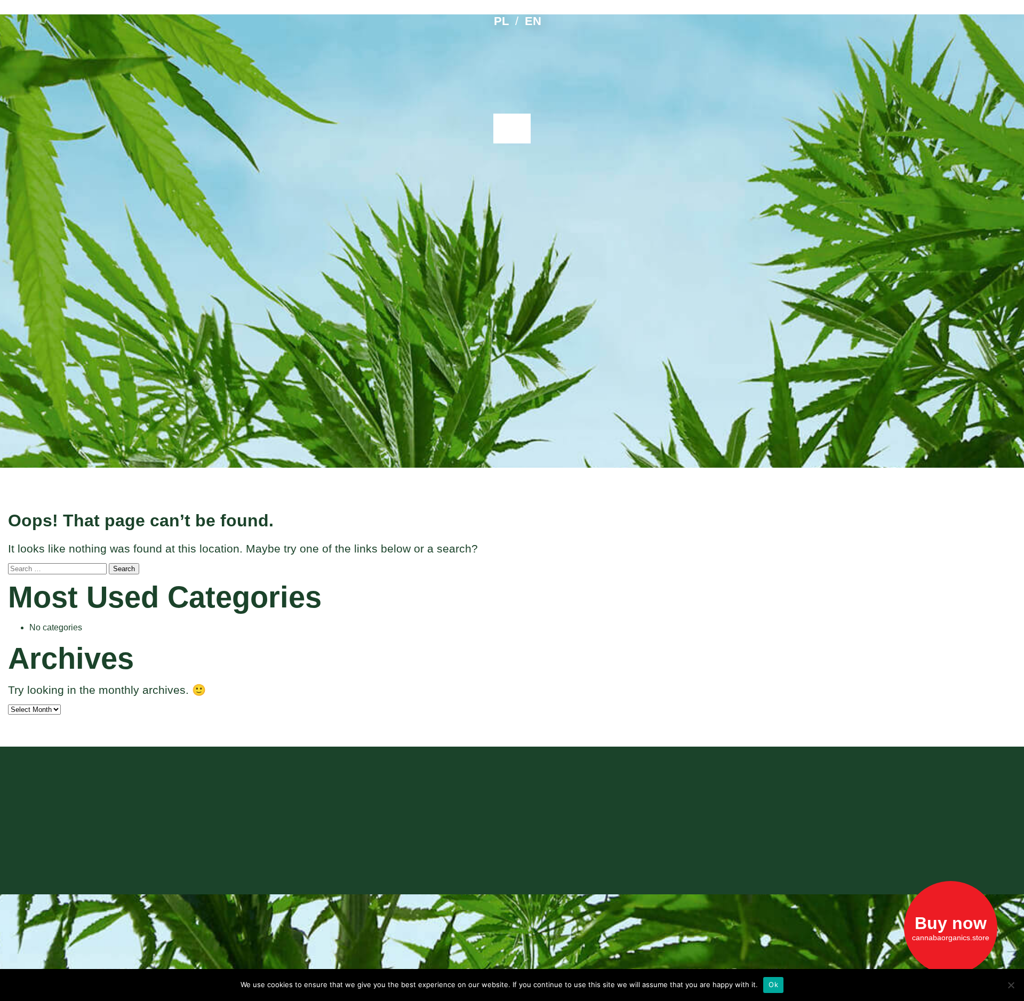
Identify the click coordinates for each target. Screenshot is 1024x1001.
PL (501, 21)
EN (533, 21)
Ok (773, 984)
